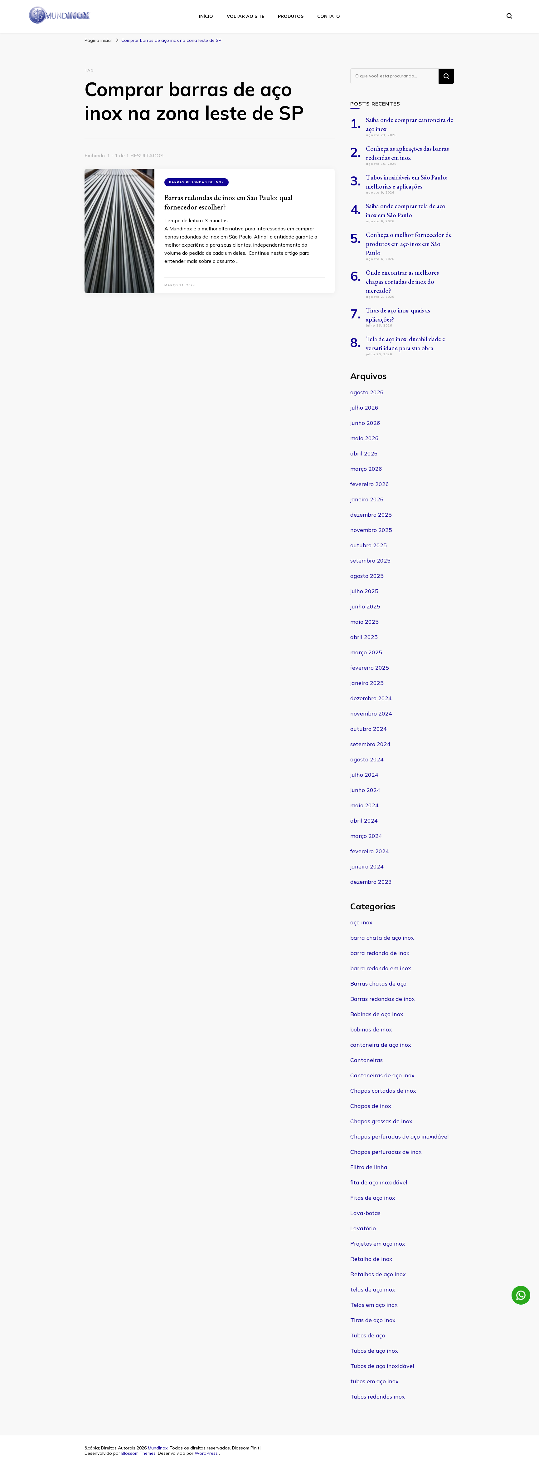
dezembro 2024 (371, 698)
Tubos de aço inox (374, 1350)
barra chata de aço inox (382, 937)
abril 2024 (364, 820)
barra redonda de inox (380, 953)
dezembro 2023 (371, 881)
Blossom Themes (138, 1453)
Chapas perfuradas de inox (386, 1151)
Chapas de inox (370, 1105)
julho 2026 (364, 407)
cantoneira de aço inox (380, 1044)
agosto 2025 (367, 575)
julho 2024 (364, 774)
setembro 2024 (370, 744)
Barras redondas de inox (196, 182)
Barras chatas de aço (378, 983)
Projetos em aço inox (377, 1243)
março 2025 (366, 652)
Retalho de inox (371, 1258)
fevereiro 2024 (369, 851)
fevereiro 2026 (369, 484)
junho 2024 (365, 790)
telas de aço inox (372, 1289)
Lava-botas (365, 1213)
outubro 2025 (368, 545)
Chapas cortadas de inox (383, 1090)
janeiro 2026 (367, 499)
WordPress (206, 1453)
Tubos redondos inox (377, 1396)
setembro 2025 (370, 560)
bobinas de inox (371, 1029)
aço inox (361, 922)
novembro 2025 (371, 530)
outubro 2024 (368, 728)
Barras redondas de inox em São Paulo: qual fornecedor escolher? (228, 202)
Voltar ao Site (245, 16)
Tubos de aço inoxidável (382, 1366)
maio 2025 (364, 621)
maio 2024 (364, 805)
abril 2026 (364, 453)
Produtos (290, 16)
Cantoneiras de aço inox (382, 1075)
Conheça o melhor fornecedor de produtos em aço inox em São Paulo (409, 244)
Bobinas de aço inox (376, 1014)
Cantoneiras (366, 1060)
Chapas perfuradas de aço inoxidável (399, 1136)
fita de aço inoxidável (378, 1182)
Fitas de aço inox (372, 1197)
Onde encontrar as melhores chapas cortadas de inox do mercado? (402, 281)
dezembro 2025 (371, 514)
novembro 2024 (371, 713)
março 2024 (366, 835)
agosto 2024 (367, 759)
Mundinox (158, 1448)
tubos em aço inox (374, 1381)
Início (206, 16)
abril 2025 (364, 637)
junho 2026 (365, 422)
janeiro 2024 (367, 866)
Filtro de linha (368, 1167)
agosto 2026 (367, 392)
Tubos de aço (367, 1335)
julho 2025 (364, 591)
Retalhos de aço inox (378, 1274)
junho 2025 (365, 606)
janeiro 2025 (367, 682)
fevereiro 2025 (369, 667)
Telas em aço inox (374, 1304)
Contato (328, 16)
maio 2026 (364, 438)
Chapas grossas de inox (381, 1121)
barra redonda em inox (380, 968)
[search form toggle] (509, 16)
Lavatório (363, 1228)
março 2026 (366, 468)
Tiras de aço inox (373, 1320)
